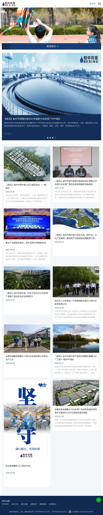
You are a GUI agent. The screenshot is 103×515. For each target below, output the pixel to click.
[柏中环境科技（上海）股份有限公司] (9, 3)
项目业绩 (24, 504)
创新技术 (33, 504)
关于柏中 (5, 504)
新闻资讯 (43, 504)
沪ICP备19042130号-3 (59, 512)
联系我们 (52, 504)
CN (93, 4)
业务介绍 (14, 504)
